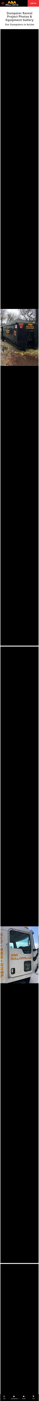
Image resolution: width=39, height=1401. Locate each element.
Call (4, 1398)
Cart (33, 1398)
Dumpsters (14, 1398)
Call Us (33, 3)
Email (24, 1398)
